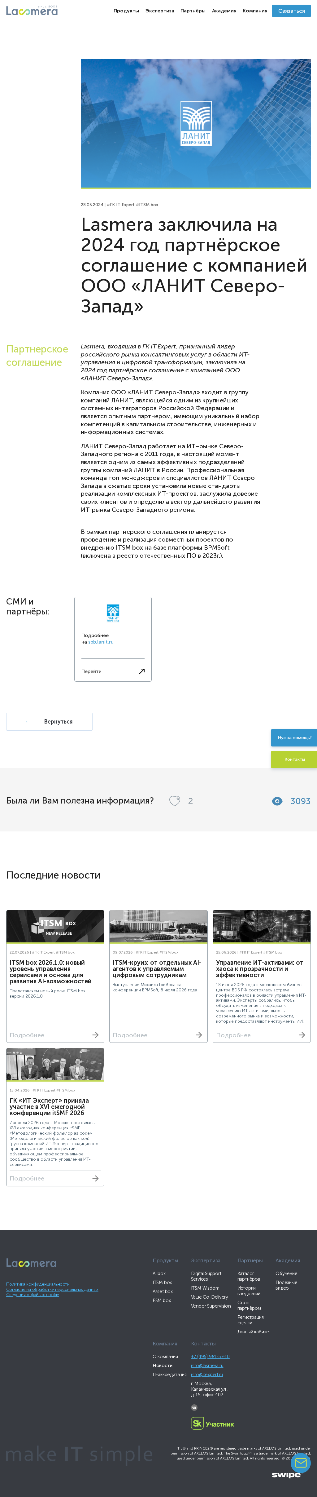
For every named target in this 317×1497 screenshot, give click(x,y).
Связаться (291, 11)
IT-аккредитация (170, 1374)
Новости (162, 1365)
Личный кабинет (254, 1331)
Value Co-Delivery (209, 1297)
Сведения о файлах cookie (32, 1294)
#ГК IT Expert (121, 204)
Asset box (163, 1291)
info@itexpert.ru (207, 1374)
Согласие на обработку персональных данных (52, 1289)
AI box (159, 1273)
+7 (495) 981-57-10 (210, 1356)
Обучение (286, 1273)
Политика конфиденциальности (37, 1284)
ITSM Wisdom (205, 1288)
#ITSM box (147, 204)
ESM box (162, 1300)
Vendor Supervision (211, 1306)
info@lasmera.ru (207, 1365)
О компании (165, 1356)
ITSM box (162, 1282)
